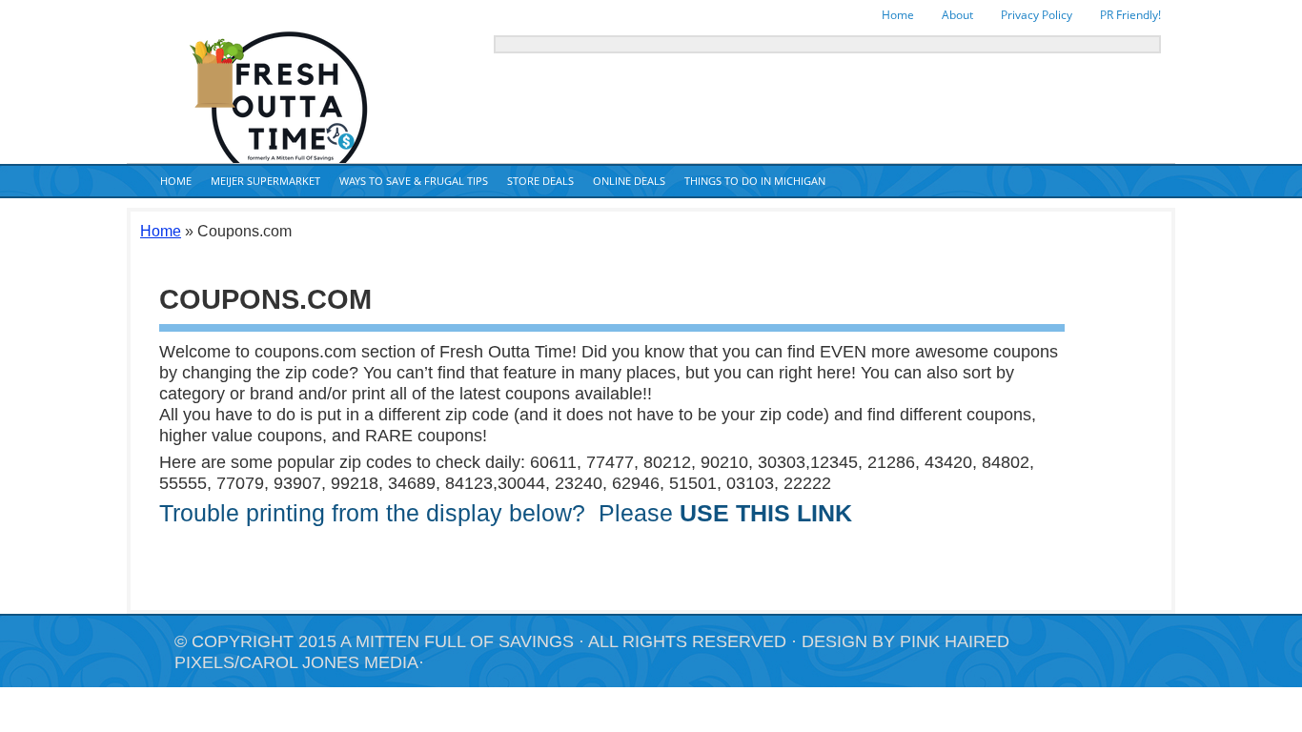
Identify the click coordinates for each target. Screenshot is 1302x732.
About (957, 15)
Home (898, 15)
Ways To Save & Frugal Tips (413, 180)
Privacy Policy (1036, 15)
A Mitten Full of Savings (457, 641)
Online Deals (629, 180)
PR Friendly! (1130, 15)
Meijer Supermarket (265, 180)
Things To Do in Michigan (754, 180)
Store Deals (540, 180)
